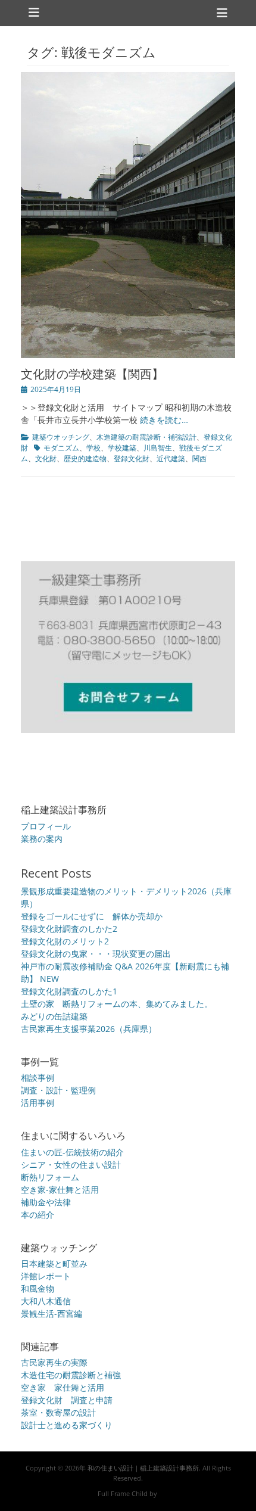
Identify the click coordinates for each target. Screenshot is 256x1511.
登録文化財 (131, 458)
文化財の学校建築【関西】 (92, 374)
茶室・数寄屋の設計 (58, 1412)
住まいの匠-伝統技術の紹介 (72, 1152)
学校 (93, 448)
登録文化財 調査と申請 (67, 1400)
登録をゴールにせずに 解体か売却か (92, 916)
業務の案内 (42, 838)
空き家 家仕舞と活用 (62, 1387)
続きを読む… (164, 419)
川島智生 (157, 448)
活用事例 (37, 1102)
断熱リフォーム (50, 1177)
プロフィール (46, 826)
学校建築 (122, 448)
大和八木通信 (46, 1301)
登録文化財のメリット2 (65, 941)
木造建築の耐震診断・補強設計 (146, 437)
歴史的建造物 (85, 458)
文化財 (46, 458)
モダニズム (61, 448)
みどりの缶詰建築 (54, 1016)
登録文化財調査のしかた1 (69, 991)
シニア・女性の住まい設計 (71, 1164)
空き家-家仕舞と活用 (60, 1189)
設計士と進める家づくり (67, 1425)
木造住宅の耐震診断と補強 (71, 1375)
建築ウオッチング (60, 437)
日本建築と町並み (54, 1263)
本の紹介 (37, 1214)
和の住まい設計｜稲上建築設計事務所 (143, 1467)
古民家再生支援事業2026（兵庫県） (89, 1028)
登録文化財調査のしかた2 (69, 928)
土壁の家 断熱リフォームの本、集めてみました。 (117, 1003)
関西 (199, 458)
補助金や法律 (46, 1202)
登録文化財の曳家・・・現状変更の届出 (96, 953)
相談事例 (37, 1077)
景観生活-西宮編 (51, 1313)
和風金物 (37, 1288)
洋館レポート (46, 1276)
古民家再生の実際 (54, 1362)
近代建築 (171, 458)
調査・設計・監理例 (58, 1090)
